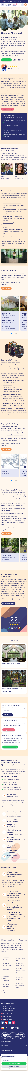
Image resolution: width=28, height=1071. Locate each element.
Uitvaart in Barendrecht (20, 964)
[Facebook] (2, 1022)
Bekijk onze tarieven (8, 603)
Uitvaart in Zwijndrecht (19, 978)
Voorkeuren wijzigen (14, 1068)
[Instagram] (13, 1022)
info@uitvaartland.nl (9, 1014)
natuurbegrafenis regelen (15, 435)
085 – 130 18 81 (6, 288)
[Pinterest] (6, 1022)
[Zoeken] (22, 4)
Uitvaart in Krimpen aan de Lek (21, 958)
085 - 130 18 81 (7, 1016)
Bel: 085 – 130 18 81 (7, 109)
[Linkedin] (9, 1022)
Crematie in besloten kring (11, 229)
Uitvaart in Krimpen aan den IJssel (21, 971)
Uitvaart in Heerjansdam (7, 964)
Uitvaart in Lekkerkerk (6, 992)
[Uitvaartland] (11, 4)
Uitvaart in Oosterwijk (6, 985)
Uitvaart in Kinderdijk (6, 958)
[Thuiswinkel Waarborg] (19, 627)
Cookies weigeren (14, 1066)
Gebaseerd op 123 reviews (14, 622)
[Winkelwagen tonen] (25, 4)
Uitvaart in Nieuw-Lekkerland (6, 978)
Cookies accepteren (14, 1063)
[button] (2, 173)
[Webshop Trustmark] (14, 628)
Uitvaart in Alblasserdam (7, 971)
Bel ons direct (6, 60)
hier (9, 438)
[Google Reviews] (8, 627)
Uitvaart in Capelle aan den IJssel (21, 985)
